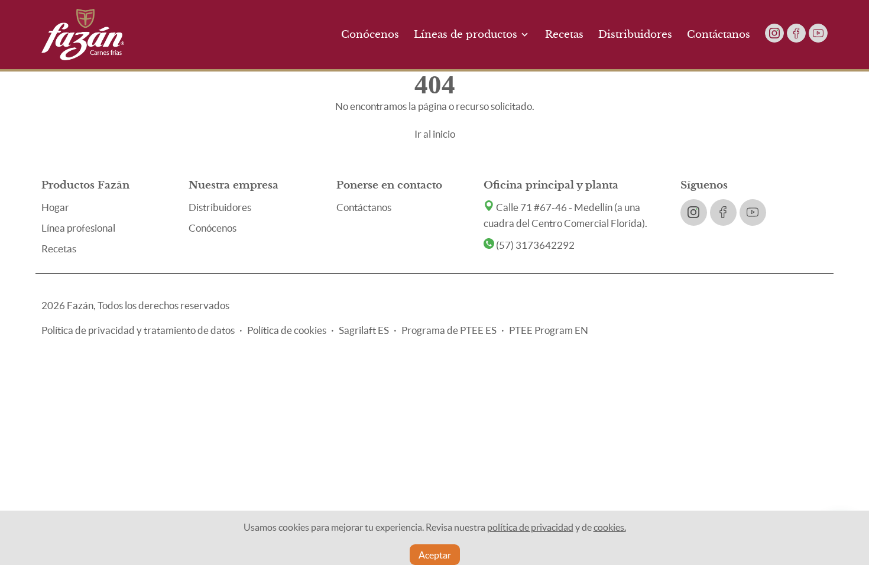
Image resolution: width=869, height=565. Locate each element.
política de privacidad (530, 527)
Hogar (55, 207)
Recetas (564, 34)
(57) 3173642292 (534, 245)
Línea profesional (78, 227)
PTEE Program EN (548, 330)
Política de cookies (286, 330)
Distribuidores (635, 34)
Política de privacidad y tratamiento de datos (138, 330)
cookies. (610, 527)
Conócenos (370, 34)
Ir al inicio (434, 133)
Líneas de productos (465, 34)
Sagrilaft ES (364, 330)
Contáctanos (718, 34)
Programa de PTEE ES (449, 330)
